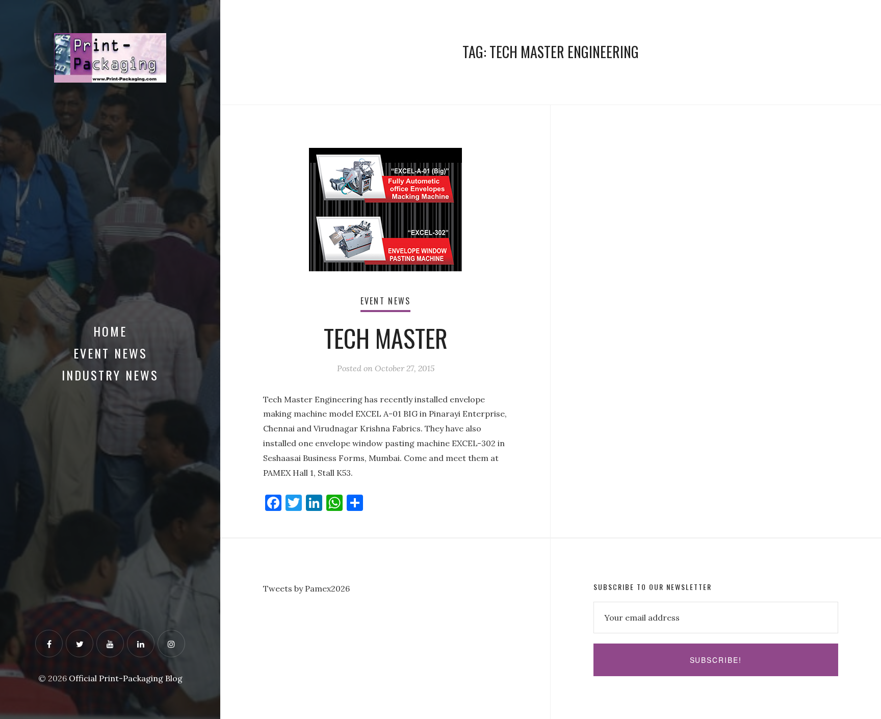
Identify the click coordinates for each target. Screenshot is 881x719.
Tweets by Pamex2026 (306, 588)
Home (110, 331)
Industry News (110, 375)
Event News (110, 353)
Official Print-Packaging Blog (126, 678)
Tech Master (386, 338)
